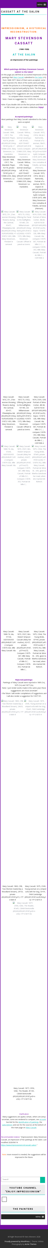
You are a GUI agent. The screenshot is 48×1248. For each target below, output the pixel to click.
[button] (40, 4)
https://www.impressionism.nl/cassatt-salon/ (18, 1145)
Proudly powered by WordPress (17, 1241)
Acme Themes (30, 1244)
